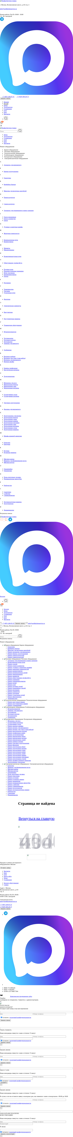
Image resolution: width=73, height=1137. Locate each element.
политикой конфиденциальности (20, 1017)
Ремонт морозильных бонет (17, 736)
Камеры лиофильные (10, 368)
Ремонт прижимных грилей (17, 688)
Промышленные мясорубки (13, 479)
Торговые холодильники (12, 403)
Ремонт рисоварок (13, 690)
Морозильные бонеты (11, 384)
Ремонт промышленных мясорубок (19, 783)
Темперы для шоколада (11, 343)
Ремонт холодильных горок (16, 750)
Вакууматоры (8, 312)
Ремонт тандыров (13, 693)
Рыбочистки (8, 485)
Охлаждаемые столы (10, 394)
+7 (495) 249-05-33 (8, 96)
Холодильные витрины (11, 426)
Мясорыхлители (9, 462)
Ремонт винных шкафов (15, 726)
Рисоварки (7, 283)
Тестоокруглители (10, 340)
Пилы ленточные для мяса (12, 477)
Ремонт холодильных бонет (16, 747)
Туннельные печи (9, 293)
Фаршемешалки (9, 510)
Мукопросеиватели (10, 332)
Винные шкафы (9, 361)
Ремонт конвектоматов (15, 671)
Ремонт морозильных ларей (17, 740)
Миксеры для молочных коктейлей (15, 191)
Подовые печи (8, 269)
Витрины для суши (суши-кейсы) (14, 358)
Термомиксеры (8, 289)
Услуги (6, 103)
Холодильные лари (10, 424)
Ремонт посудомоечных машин (18, 703)
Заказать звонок (5, 98)
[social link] (6, 914)
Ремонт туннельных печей (16, 695)
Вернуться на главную (36, 818)
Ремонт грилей (12, 664)
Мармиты (7, 248)
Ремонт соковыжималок (15, 786)
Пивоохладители (9, 197)
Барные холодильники (11, 171)
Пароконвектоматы (10, 274)
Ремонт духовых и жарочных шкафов (20, 667)
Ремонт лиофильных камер (16, 733)
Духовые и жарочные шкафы (13, 227)
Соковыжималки (9, 495)
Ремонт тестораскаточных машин (18, 790)
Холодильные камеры (11, 421)
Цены (6, 105)
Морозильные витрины (11, 388)
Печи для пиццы (9, 273)
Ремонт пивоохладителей (16, 655)
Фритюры (7, 299)
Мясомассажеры (9, 459)
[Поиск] (6, 118)
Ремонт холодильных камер (17, 752)
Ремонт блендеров (13, 776)
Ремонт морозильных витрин (17, 738)
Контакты (7, 114)
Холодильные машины (11, 429)
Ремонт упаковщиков (14, 705)
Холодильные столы (10, 428)
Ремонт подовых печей (15, 686)
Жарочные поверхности (11, 233)
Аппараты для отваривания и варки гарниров (19, 210)
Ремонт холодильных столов (17, 759)
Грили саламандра (10, 219)
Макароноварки (9, 250)
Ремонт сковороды (14, 691)
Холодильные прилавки (11, 423)
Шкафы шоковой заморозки (13, 436)
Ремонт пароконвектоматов (16, 681)
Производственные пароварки (14, 271)
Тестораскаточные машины (13, 502)
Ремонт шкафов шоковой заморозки (19, 760)
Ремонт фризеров (13, 745)
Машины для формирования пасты (15, 461)
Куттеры (6, 451)
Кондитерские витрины (11, 370)
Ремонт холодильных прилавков (18, 757)
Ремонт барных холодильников (18, 654)
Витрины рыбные (9, 356)
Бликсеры (7, 442)
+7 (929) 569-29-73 (22, 96)
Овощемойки (8, 469)
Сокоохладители (9, 204)
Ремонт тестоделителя (15, 788)
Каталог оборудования (11, 883)
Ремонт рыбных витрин (15, 741)
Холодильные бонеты (11, 417)
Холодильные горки (10, 419)
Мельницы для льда (10, 383)
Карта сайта (8, 876)
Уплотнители (8, 107)
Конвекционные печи (11, 240)
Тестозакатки (8, 342)
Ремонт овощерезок (14, 781)
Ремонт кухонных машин (16, 779)
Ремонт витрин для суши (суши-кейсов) (21, 729)
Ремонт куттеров (13, 778)
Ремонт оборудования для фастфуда (19, 678)
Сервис (6, 885)
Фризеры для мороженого (12, 409)
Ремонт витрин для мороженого (18, 728)
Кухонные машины (10, 452)
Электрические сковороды (12, 306)
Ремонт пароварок (13, 679)
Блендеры (7, 444)
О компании (8, 109)
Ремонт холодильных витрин (17, 748)
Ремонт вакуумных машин (16, 702)
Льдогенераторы (9, 376)
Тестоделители (8, 503)
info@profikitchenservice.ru (8, 9)
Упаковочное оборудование (13, 325)
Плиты (6, 276)
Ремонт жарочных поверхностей (18, 669)
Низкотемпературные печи (12, 256)
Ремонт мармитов (13, 676)
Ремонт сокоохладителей (16, 657)
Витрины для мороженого (12, 360)
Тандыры (7, 291)
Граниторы (7, 178)
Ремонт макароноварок (15, 674)
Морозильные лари (10, 386)
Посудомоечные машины (12, 319)
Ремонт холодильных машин (17, 755)
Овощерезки (8, 471)
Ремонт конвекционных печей (17, 672)
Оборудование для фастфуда (13, 263)
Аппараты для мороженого (12, 165)
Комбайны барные (10, 184)
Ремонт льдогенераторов (16, 734)
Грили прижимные (10, 217)
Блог (5, 112)
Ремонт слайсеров (13, 784)
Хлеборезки (8, 350)
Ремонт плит (12, 685)
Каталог (6, 102)
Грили (6, 220)
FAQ (5, 110)
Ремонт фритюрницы (14, 697)
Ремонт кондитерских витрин (17, 731)
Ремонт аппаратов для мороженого (19, 652)
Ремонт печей (12, 683)
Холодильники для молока (12, 416)
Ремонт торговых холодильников (18, 743)
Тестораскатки (8, 338)
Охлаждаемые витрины (11, 396)
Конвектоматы (8, 242)
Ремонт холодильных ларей (16, 753)
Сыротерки (7, 492)
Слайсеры (7, 494)
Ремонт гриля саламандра (16, 666)
